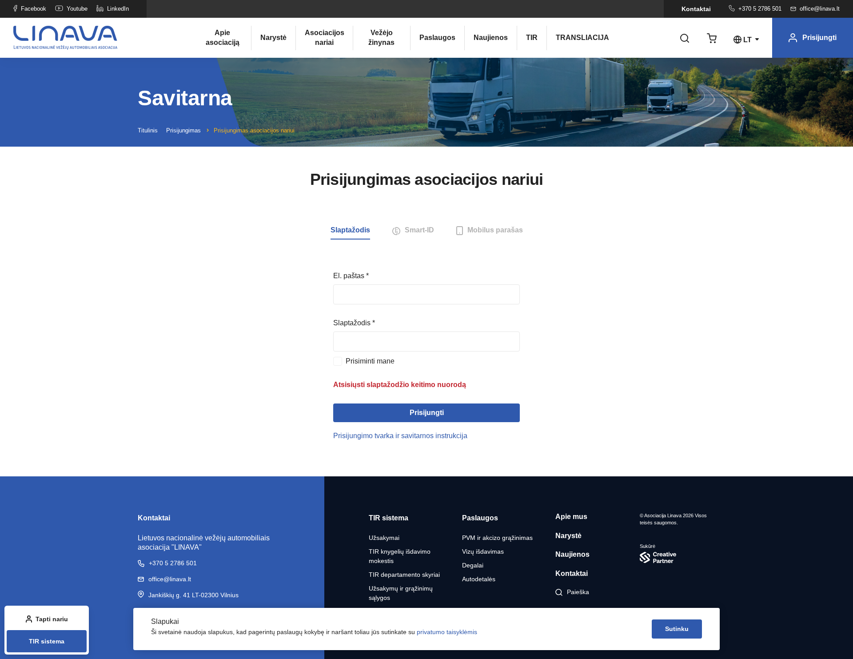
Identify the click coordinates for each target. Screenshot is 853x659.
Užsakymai (384, 537)
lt (747, 40)
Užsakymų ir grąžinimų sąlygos (401, 593)
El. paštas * (351, 276)
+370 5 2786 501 (759, 8)
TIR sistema (46, 641)
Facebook (33, 8)
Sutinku (677, 628)
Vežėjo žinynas (381, 37)
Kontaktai (696, 8)
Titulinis (148, 130)
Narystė (273, 37)
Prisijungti (427, 412)
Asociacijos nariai (324, 37)
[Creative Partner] (677, 557)
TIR (532, 37)
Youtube (77, 8)
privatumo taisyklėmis (447, 631)
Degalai (472, 565)
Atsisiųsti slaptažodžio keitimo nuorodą (399, 384)
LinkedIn (118, 8)
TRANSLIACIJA (575, 37)
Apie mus (571, 516)
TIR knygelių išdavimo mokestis (399, 556)
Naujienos (491, 37)
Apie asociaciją (222, 37)
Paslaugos (437, 37)
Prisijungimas (183, 130)
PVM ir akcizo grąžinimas (497, 537)
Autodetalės (478, 579)
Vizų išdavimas (483, 551)
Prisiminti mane (370, 361)
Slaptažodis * (354, 323)
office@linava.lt (820, 8)
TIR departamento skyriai (404, 574)
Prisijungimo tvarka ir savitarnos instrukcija (400, 435)
